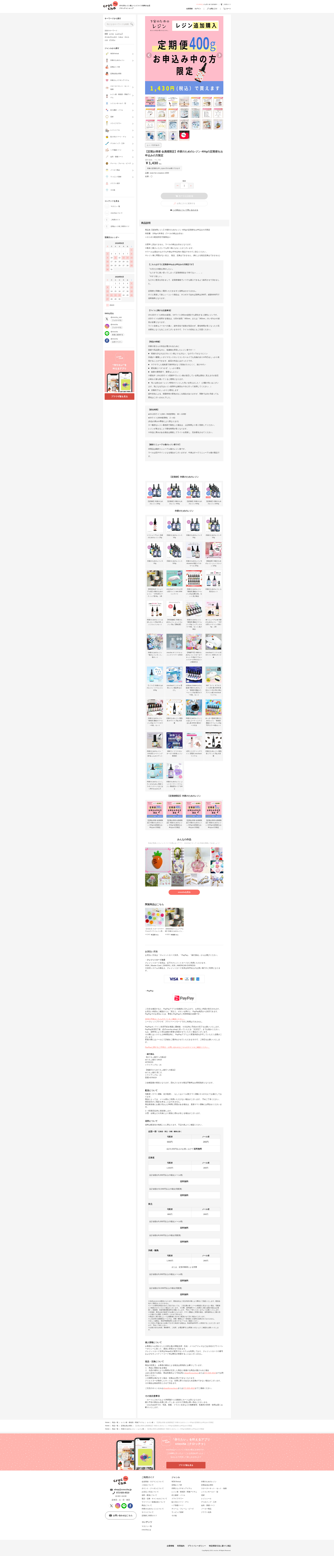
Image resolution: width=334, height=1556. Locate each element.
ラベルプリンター (111, 37)
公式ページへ (116, 342)
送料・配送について (149, 1495)
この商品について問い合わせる (185, 210)
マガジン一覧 (147, 1526)
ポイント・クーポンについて (153, 1488)
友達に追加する (117, 335)
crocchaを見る (184, 892)
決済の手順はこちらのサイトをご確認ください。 (165, 1019)
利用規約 (180, 1546)
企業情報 (170, 1546)
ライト (126, 37)
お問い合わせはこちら (123, 1515)
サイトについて (148, 1512)
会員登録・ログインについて (153, 1482)
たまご (120, 37)
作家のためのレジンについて (153, 1509)
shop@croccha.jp (191, 1373)
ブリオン (112, 40)
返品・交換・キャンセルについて (154, 1499)
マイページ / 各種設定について (153, 1502)
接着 (106, 34)
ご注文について (148, 1485)
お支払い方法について (150, 1492)
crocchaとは (146, 1530)
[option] (184, 55)
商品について (147, 1505)
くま (106, 40)
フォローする (116, 320)
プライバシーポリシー (197, 1546)
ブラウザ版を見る (119, 396)
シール (111, 34)
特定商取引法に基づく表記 (220, 1546)
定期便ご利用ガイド (149, 1516)
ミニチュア (119, 34)
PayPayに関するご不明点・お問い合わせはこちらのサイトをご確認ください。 (177, 1047)
